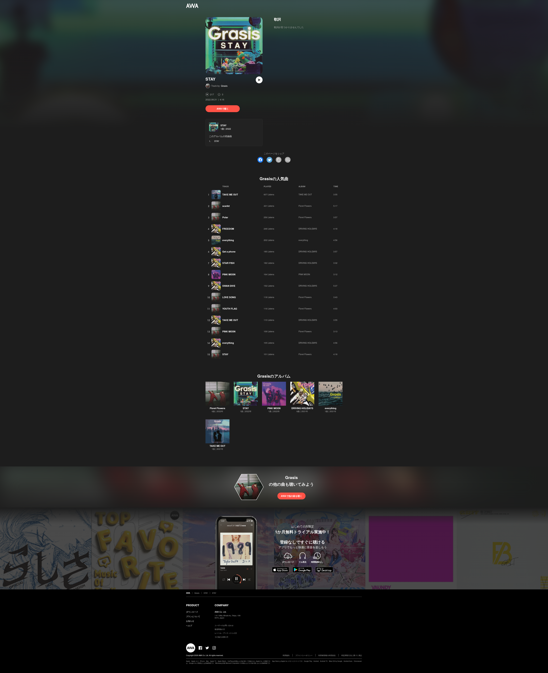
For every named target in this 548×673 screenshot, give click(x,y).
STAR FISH (228, 263)
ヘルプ (189, 625)
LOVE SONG (229, 297)
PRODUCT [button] (192, 605)
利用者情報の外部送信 (327, 655)
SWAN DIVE (228, 285)
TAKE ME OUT (230, 194)
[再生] (259, 79)
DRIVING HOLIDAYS (308, 228)
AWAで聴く (223, 108)
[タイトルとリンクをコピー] (278, 160)
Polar (225, 217)
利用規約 (286, 655)
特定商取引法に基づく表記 (351, 655)
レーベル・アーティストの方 (226, 633)
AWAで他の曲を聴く (291, 496)
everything (228, 240)
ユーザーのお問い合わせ (224, 625)
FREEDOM (228, 228)
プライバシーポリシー (304, 655)
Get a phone (228, 251)
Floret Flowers (305, 205)
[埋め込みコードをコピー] (288, 160)
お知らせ (190, 621)
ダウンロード (192, 611)
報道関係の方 (220, 629)
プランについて (193, 616)
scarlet (226, 206)
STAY (223, 125)
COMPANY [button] (221, 605)
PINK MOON (228, 274)
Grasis (224, 85)
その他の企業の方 (221, 637)
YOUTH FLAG (229, 308)
